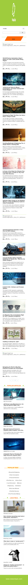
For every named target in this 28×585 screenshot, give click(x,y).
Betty (5, 68)
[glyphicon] (22, 33)
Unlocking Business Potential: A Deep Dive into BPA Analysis (13, 230)
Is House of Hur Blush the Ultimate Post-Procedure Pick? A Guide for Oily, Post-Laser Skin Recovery (14, 172)
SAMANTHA (6, 451)
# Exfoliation (18, 485)
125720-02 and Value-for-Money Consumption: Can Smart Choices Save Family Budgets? (13, 88)
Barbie (5, 538)
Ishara (5, 562)
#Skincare (19, 483)
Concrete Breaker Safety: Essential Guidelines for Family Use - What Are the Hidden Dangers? (14, 259)
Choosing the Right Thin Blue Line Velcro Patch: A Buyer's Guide (14, 115)
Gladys (5, 426)
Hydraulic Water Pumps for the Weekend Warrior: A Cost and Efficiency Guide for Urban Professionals (14, 202)
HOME (5, 28)
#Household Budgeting (14, 472)
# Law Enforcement (11, 483)
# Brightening (10, 485)
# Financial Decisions (14, 477)
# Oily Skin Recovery (14, 491)
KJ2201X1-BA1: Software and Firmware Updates (13, 287)
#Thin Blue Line (10, 480)
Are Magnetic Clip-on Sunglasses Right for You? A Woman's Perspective (13, 315)
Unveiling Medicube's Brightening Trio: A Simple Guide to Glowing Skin (14, 143)
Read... (17, 68)
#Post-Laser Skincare (14, 488)
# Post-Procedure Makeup (14, 493)
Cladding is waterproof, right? (11, 341)
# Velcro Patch (18, 480)
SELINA (5, 513)
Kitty (4, 401)
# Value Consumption (14, 475)
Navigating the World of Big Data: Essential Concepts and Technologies (13, 367)
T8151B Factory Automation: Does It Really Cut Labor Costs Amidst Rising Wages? (13, 59)
